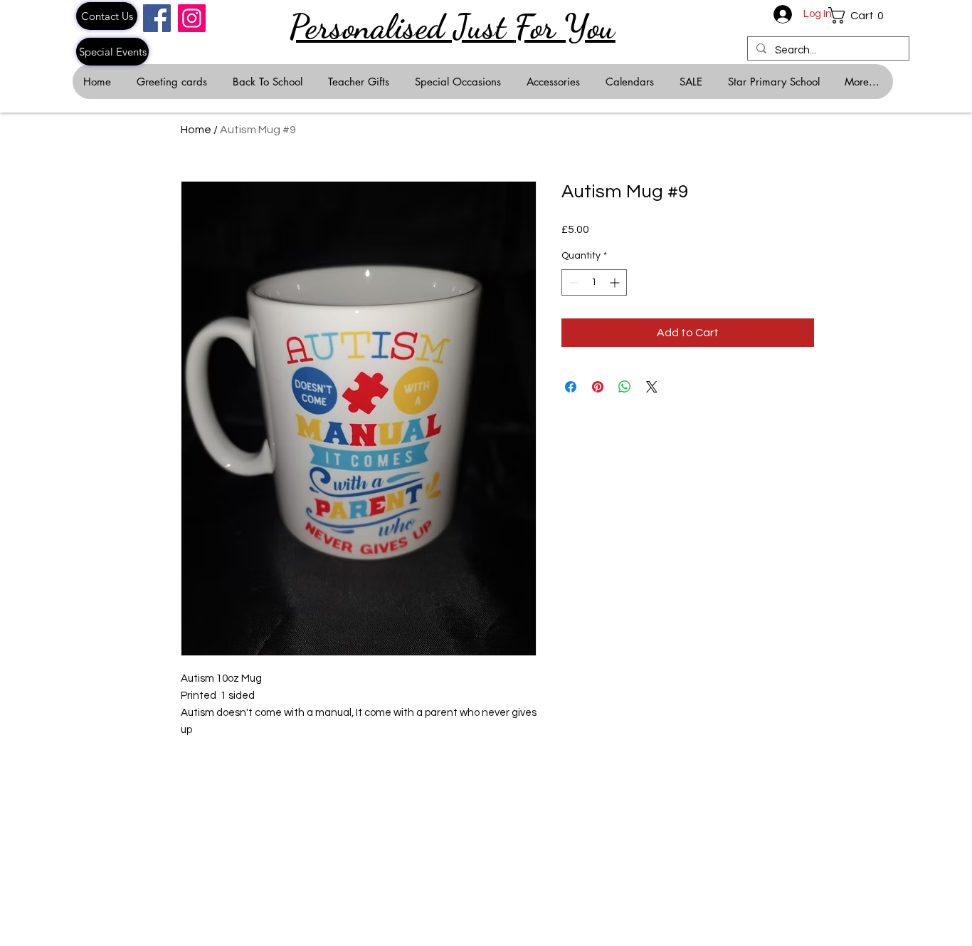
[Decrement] (572, 282)
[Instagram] (192, 18)
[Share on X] (651, 386)
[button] (860, 15)
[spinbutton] (594, 282)
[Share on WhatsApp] (624, 386)
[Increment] (616, 282)
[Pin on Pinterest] (597, 386)
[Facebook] (157, 18)
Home (196, 129)
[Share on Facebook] (570, 386)
